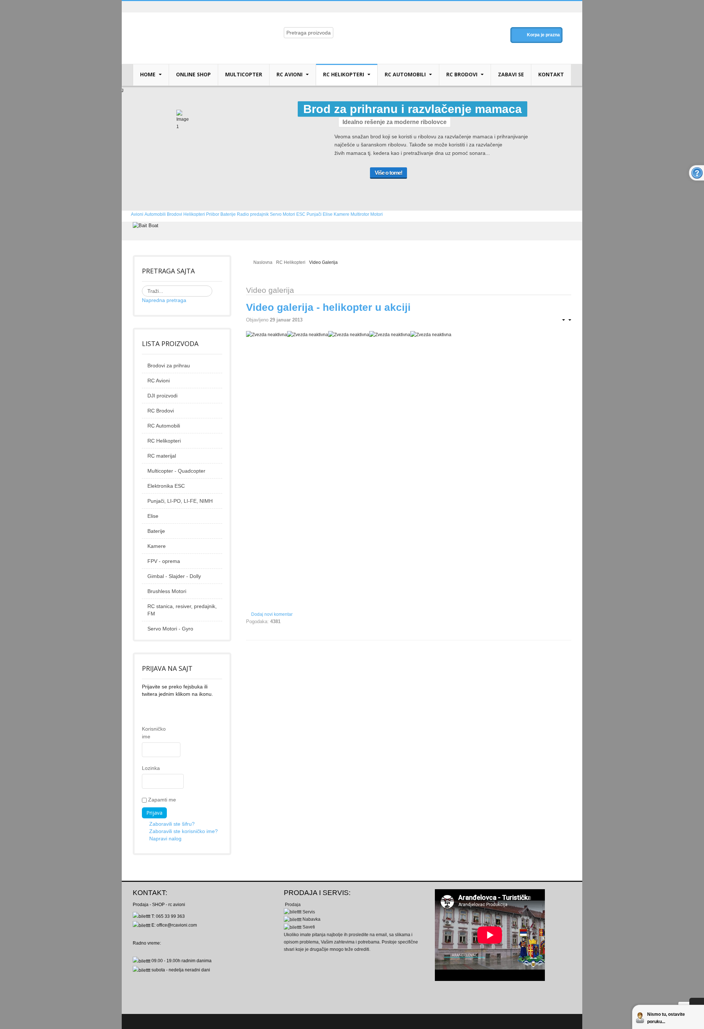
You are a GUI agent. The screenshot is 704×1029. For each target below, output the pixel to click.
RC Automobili (406, 74)
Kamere (156, 546)
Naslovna (262, 262)
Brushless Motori (166, 591)
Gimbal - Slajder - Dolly (174, 576)
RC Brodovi (462, 74)
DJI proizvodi (162, 396)
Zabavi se (511, 74)
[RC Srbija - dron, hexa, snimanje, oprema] (193, 26)
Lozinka (145, 768)
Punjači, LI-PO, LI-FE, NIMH (180, 501)
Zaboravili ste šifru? (172, 824)
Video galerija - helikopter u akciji (328, 307)
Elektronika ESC (166, 486)
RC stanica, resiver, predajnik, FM (182, 610)
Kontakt (551, 74)
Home (148, 74)
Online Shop (193, 74)
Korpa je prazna (543, 34)
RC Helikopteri (344, 74)
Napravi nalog (165, 838)
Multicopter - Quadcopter (176, 471)
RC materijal (161, 456)
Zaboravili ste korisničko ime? (183, 831)
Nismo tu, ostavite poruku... (666, 1018)
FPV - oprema (163, 561)
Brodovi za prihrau (168, 365)
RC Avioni (290, 74)
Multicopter (243, 74)
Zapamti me (161, 800)
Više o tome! (388, 173)
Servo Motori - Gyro (170, 629)
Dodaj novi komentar (272, 614)
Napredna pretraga (164, 300)
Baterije (156, 531)
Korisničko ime (145, 732)
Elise (152, 516)
